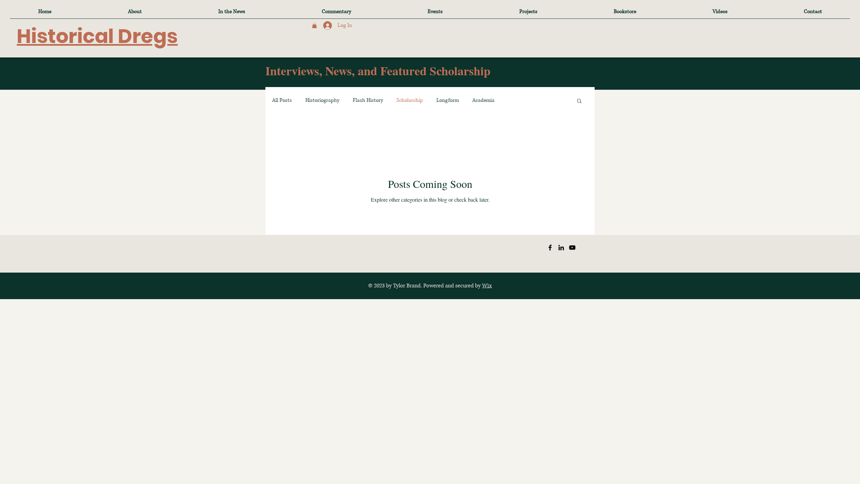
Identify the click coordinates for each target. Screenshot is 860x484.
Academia (483, 100)
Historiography (322, 100)
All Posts (282, 100)
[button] (314, 25)
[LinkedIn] (561, 247)
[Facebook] (550, 247)
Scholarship (409, 100)
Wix (487, 285)
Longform (447, 100)
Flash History (368, 100)
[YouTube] (572, 247)
